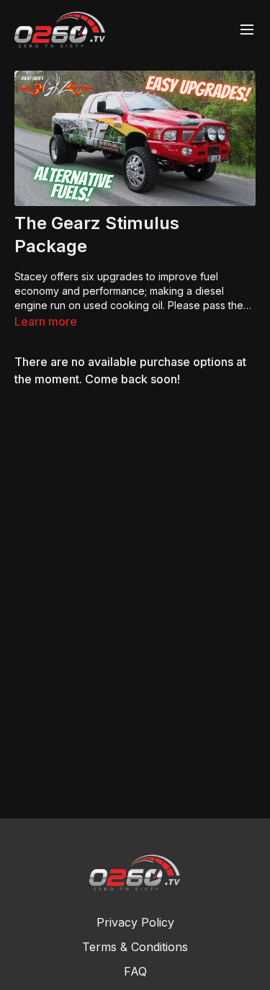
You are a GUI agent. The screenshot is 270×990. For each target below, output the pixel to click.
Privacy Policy (135, 922)
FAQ (135, 971)
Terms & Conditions (135, 947)
